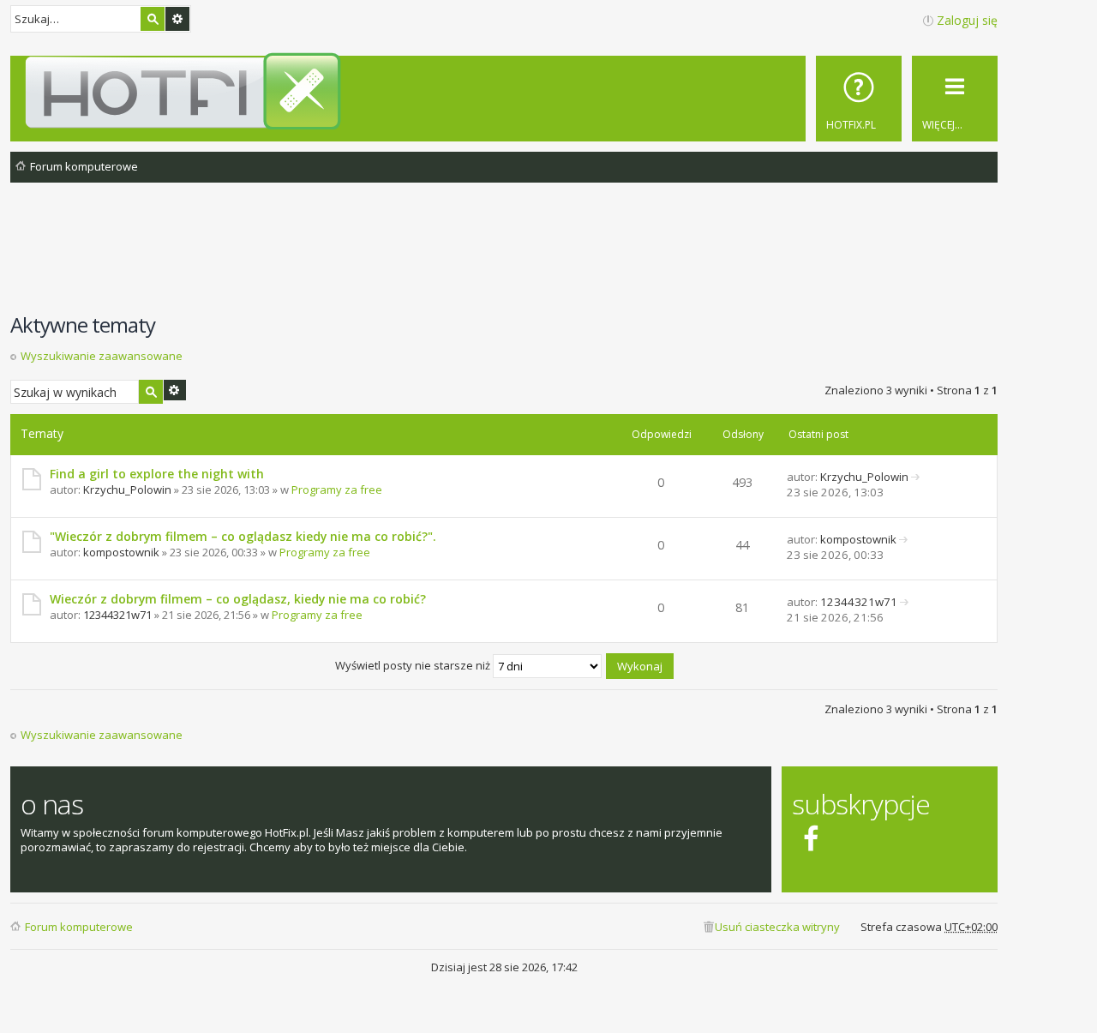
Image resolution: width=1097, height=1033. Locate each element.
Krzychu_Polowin (127, 489)
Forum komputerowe (79, 926)
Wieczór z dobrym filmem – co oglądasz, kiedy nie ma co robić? (238, 599)
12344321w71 (117, 614)
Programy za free (336, 489)
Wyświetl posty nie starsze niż (414, 665)
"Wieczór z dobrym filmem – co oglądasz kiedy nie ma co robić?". (243, 536)
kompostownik (121, 552)
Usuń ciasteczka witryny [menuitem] (777, 926)
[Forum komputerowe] (507, 90)
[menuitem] (859, 98)
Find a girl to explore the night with (157, 473)
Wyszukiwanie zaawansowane (177, 19)
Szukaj (153, 19)
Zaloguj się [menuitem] (967, 20)
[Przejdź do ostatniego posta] (915, 476)
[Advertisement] (504, 256)
